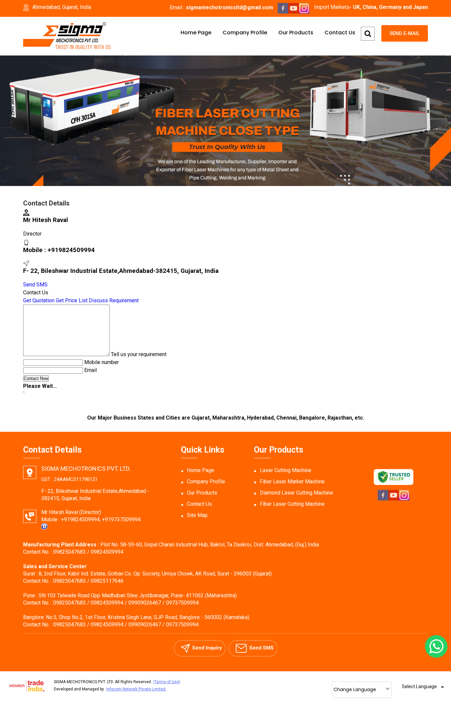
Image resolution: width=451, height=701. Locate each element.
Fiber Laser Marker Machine (292, 481)
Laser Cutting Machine (285, 470)
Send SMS (35, 284)
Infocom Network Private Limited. (136, 689)
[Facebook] (283, 12)
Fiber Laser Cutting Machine (292, 504)
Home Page (196, 32)
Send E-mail (405, 33)
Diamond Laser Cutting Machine (296, 493)
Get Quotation (38, 300)
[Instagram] (304, 12)
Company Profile (245, 32)
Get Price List (71, 300)
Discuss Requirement (114, 300)
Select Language (419, 686)
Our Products (295, 32)
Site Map (197, 515)
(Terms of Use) (166, 682)
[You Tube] (293, 12)
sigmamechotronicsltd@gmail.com (229, 7)
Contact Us (340, 32)
